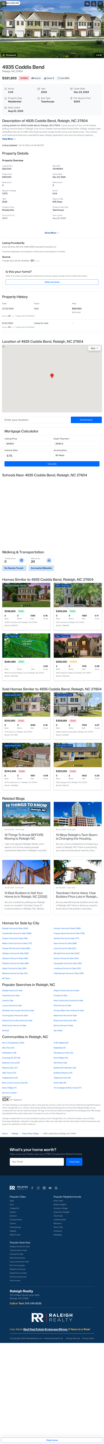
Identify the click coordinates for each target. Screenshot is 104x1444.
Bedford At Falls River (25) (65, 1068)
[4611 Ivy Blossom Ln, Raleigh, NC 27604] (26, 755)
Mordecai (58, 1223)
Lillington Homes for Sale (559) (15, 953)
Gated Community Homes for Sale (17, 1020)
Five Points (58, 1216)
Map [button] (93, 348)
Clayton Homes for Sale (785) (15, 938)
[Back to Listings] (3, 3)
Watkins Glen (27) (10, 1068)
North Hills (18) (60, 1083)
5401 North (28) (60, 1063)
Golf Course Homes (18, 1277)
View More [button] (7, 139)
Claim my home (52, 282)
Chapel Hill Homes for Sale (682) (16, 948)
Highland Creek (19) (62, 1078)
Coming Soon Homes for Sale (15, 1015)
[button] (32, 1188)
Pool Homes (15, 1280)
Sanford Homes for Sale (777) (66, 938)
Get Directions (86, 420)
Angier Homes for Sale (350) (14, 968)
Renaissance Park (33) (63, 1053)
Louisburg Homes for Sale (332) (67, 968)
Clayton (13, 1212)
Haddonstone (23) (10, 1078)
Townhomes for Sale (11, 995)
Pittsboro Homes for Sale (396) (15, 963)
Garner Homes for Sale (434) (66, 958)
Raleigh (13, 1231)
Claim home (52, 1440)
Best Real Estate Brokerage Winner (45, 1329)
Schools (5, 1030)
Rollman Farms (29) (11, 1063)
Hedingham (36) (9, 1053)
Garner (13, 1223)
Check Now (74, 1162)
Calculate (52, 464)
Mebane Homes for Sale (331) (15, 973)
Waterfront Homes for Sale (65, 1015)
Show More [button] (50, 233)
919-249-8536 (33, 1303)
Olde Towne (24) (9, 1073)
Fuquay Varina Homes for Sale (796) (69, 933)
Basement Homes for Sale (65, 1020)
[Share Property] (93, 3)
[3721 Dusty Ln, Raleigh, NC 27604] (26, 704)
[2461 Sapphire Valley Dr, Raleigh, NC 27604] (78, 645)
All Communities (9, 1093)
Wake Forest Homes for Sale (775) (17, 943)
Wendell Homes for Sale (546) (66, 953)
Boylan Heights (60, 1204)
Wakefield (58, 1235)
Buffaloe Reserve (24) (63, 1073)
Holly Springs (15, 1227)
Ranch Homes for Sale (63, 1025)
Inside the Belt (60, 1220)
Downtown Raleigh (61, 1212)
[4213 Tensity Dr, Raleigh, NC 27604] (78, 595)
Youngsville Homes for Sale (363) (68, 963)
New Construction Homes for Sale (68, 1000)
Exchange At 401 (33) (11, 1058)
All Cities (6, 978)
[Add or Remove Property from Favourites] (100, 3)
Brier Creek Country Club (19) (15, 1083)
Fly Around (11, 55)
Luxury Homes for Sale (12, 1005)
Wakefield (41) (60, 1048)
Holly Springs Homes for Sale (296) (69, 973)
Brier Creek (58, 1201)
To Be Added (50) (61, 1043)
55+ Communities (17, 1265)
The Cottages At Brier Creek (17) (68, 1088)
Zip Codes (58, 1030)
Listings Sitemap (73, 1338)
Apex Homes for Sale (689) (65, 943)
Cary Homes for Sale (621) (65, 948)
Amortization (60, 450)
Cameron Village (61, 1208)
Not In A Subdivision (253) (13, 1043)
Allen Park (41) (8, 1048)
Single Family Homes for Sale (66, 990)
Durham (13, 1216)
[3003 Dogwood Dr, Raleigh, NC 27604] (78, 755)
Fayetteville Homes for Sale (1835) (17, 933)
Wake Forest (15, 1235)
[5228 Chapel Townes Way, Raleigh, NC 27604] (78, 704)
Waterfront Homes (18, 1269)
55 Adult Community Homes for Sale (18, 1010)
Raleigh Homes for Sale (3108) (15, 928)
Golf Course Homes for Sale (14, 1025)
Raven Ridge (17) (9, 1088)
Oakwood (58, 1231)
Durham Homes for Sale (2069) (67, 928)
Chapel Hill (14, 1208)
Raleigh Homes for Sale (12, 990)
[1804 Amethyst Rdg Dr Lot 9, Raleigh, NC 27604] (26, 645)
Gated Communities (18, 1273)
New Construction (17, 1258)
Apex (12, 1201)
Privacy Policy (88, 1338)
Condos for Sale (60, 995)
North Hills (58, 1227)
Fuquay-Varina (16, 1220)
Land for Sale (7, 1000)
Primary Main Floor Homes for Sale (69, 1010)
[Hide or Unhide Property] (87, 3)
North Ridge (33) (61, 1058)
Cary (12, 1204)
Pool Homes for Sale (62, 1005)
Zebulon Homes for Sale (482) (15, 958)
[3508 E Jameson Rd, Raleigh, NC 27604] (26, 595)
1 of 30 (99, 55)
